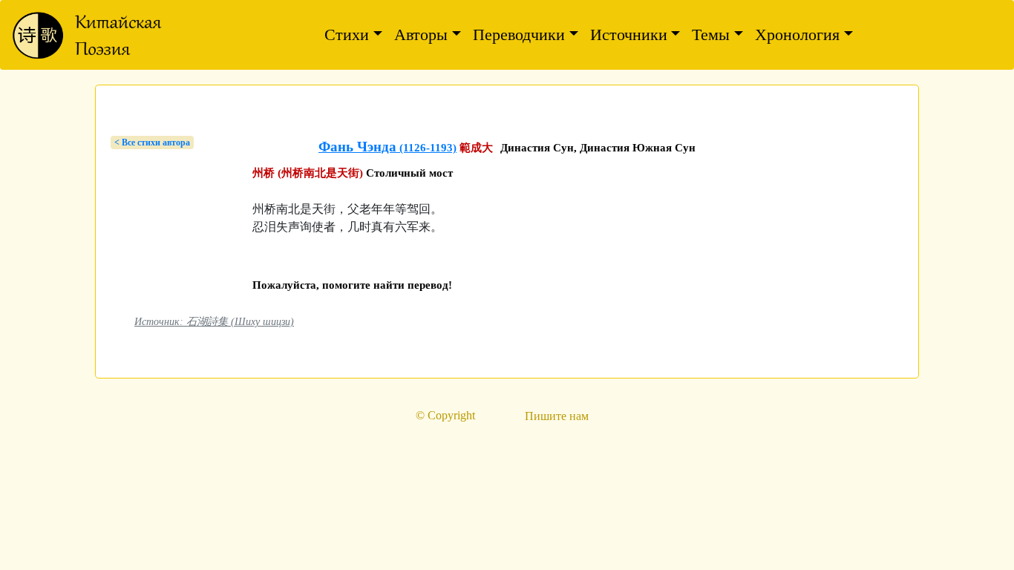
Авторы (421, 34)
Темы (711, 34)
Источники (628, 34)
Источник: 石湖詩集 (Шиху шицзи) (214, 321)
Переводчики (519, 34)
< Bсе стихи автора (152, 142)
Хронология (797, 34)
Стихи (346, 34)
